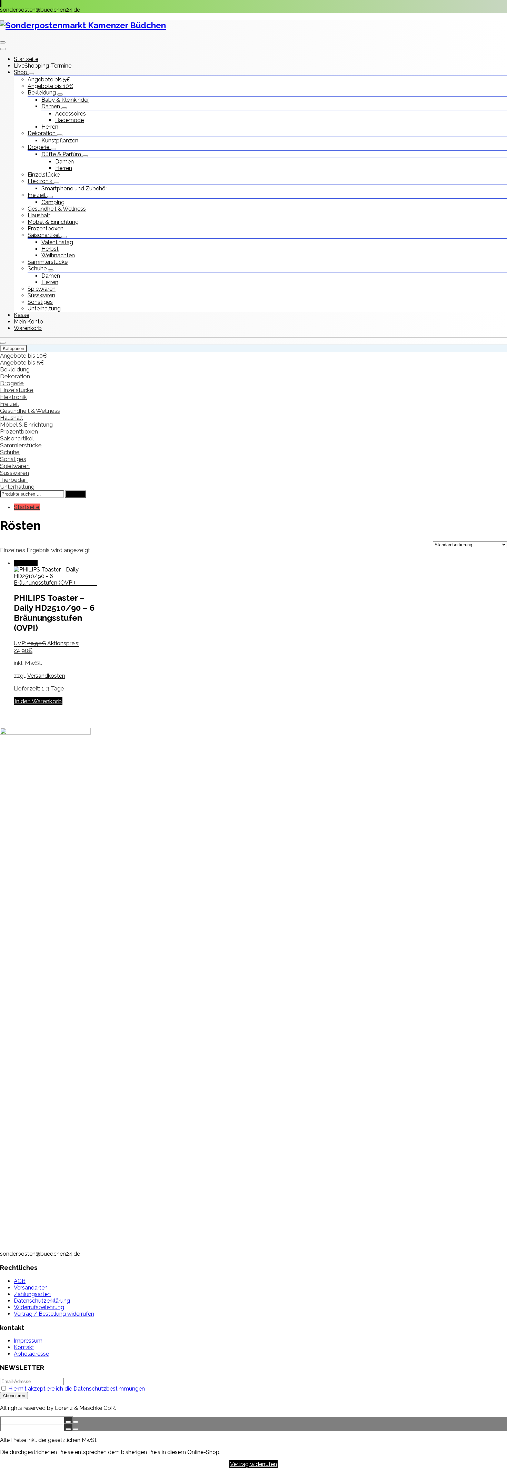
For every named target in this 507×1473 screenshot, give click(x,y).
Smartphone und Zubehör (74, 188)
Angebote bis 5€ (49, 79)
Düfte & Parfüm (61, 154)
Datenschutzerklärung (42, 1300)
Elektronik (41, 181)
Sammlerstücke (48, 262)
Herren (49, 126)
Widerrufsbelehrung (39, 1307)
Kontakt (24, 1347)
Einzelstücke (44, 174)
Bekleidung (42, 92)
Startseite (26, 59)
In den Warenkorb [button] (38, 701)
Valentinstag (57, 242)
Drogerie (39, 147)
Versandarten (31, 1287)
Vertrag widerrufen (253, 1464)
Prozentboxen (45, 228)
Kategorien (13, 348)
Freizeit (37, 195)
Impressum (28, 1340)
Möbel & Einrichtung (53, 222)
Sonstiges (40, 302)
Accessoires (70, 113)
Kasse (21, 315)
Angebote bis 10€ (50, 86)
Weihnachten (58, 255)
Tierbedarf (14, 479)
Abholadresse (31, 1354)
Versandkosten (46, 676)
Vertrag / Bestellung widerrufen (54, 1314)
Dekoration (42, 133)
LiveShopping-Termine (42, 65)
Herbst (50, 249)
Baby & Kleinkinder (65, 100)
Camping (52, 202)
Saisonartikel (44, 235)
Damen (51, 106)
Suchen (75, 494)
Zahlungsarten (32, 1294)
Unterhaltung (44, 308)
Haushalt (39, 215)
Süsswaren (41, 295)
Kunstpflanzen (59, 140)
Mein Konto (28, 321)
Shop (21, 72)
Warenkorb (28, 328)
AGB (20, 1281)
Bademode (69, 120)
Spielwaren (42, 289)
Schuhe (38, 268)
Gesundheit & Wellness (57, 209)
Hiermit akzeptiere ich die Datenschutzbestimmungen (76, 1388)
